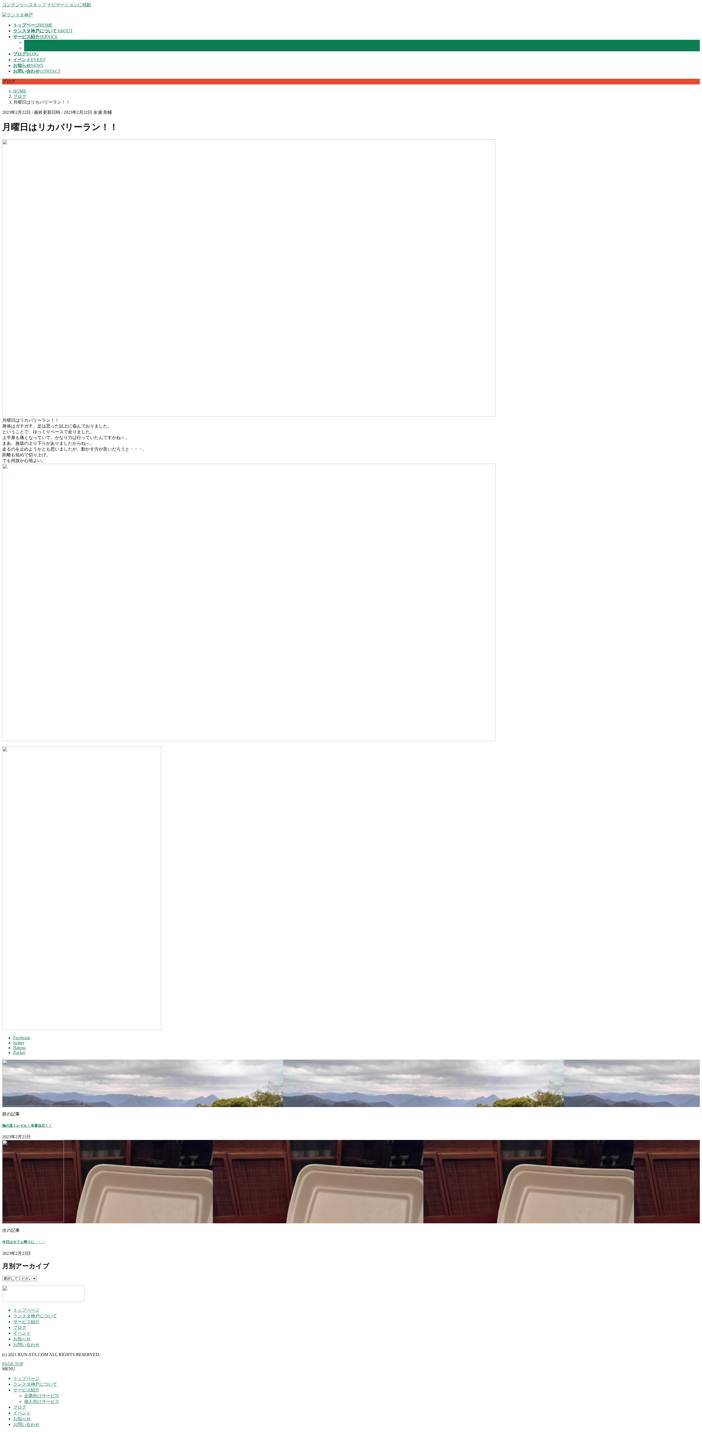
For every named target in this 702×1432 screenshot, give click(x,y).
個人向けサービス (41, 48)
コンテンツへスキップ (24, 4)
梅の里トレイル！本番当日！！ (27, 1125)
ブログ (19, 1327)
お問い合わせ (26, 1344)
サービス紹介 (26, 1321)
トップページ (26, 1310)
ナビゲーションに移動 (69, 4)
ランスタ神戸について (35, 1316)
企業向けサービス (41, 42)
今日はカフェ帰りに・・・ (23, 1242)
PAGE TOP (12, 1364)
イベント (22, 1333)
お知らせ (22, 1339)
